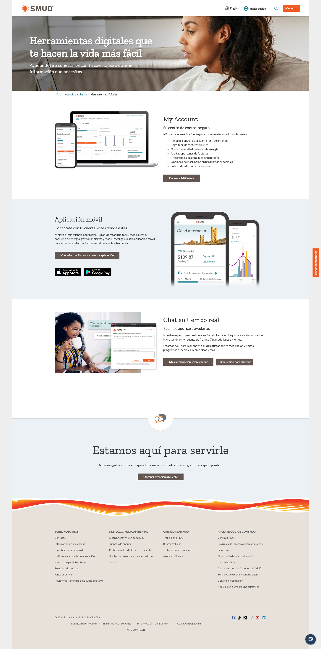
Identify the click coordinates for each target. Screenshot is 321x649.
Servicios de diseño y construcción (238, 574)
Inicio (58, 94)
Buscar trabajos (172, 543)
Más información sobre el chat (188, 362)
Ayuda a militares (173, 556)
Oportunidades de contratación (236, 556)
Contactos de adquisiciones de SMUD (240, 568)
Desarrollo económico (230, 580)
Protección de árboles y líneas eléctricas (132, 550)
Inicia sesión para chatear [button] (235, 362)
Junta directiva (63, 574)
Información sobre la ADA (152, 623)
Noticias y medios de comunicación (75, 556)
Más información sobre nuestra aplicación (87, 255)
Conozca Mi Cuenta (181, 178)
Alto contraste (136, 629)
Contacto (60, 537)
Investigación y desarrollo (69, 550)
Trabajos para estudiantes (178, 550)
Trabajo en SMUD (173, 537)
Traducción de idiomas (187, 623)
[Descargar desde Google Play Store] (98, 271)
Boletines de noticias (67, 568)
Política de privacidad (84, 623)
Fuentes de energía (120, 543)
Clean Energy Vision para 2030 (126, 537)
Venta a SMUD (226, 537)
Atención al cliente (76, 94)
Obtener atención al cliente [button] (160, 477)
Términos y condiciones (117, 623)
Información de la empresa (70, 543)
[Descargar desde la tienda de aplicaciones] (68, 271)
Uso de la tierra (226, 562)
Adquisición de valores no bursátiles (238, 586)
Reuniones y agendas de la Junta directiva (79, 580)
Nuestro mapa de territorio (70, 562)
